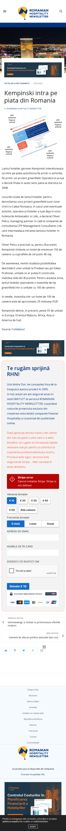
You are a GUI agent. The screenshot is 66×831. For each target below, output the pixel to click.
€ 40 (45, 500)
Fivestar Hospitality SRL (33, 774)
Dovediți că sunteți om (23, 561)
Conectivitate (33, 742)
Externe (33, 725)
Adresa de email (18, 531)
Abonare (33, 695)
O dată (16, 523)
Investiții (33, 707)
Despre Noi (33, 689)
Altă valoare (27, 510)
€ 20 (22, 500)
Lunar (33, 523)
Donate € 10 (18, 586)
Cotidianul (18, 329)
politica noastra (11, 821)
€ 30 (34, 500)
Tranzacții (33, 730)
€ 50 (12, 510)
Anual (50, 523)
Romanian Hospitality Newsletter (24, 108)
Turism (33, 736)
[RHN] (33, 11)
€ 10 (11, 500)
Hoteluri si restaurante (17, 83)
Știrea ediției (33, 701)
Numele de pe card (20, 546)
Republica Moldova (33, 719)
